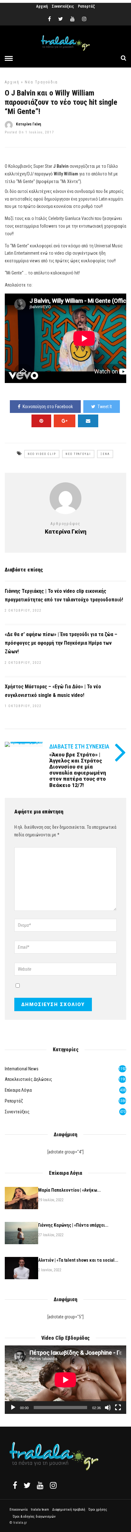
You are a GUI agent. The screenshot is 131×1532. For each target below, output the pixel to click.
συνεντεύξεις (17, 1111)
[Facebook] (15, 1485)
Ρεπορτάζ (86, 6)
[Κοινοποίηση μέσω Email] (88, 421)
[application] (65, 1379)
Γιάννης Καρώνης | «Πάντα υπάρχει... (73, 1225)
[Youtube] (72, 19)
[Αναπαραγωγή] (13, 1407)
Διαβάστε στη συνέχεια (79, 746)
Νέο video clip (42, 454)
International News (21, 1068)
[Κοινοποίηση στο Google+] (64, 421)
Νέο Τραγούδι (78, 454)
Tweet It (105, 406)
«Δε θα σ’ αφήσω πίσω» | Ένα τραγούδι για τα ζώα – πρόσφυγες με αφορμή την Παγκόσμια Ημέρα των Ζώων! (61, 643)
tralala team (40, 1509)
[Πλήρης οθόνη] (118, 1407)
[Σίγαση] (108, 1407)
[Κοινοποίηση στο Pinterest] (41, 421)
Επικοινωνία (19, 1509)
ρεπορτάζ (14, 1100)
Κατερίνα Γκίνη (28, 124)
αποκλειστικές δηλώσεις (28, 1079)
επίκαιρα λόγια (18, 1090)
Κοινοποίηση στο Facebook (48, 406)
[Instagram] (84, 19)
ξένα (105, 454)
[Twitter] (27, 1485)
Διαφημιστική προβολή (68, 1509)
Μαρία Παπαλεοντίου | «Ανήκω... (69, 1190)
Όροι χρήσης (97, 1509)
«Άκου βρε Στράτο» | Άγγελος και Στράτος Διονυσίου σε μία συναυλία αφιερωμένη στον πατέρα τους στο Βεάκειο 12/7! (77, 770)
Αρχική (42, 6)
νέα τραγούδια (41, 82)
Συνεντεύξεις (63, 6)
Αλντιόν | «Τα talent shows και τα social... (78, 1260)
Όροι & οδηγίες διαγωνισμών (34, 1516)
